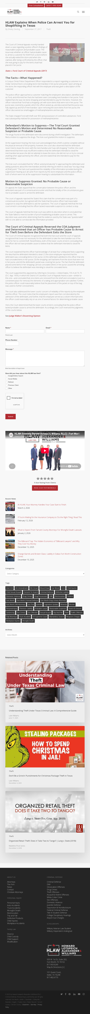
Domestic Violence (13, 596)
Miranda (64, 604)
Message (9, 349)
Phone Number (11, 340)
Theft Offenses (53, 892)
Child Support (12, 939)
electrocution (60, 596)
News (9, 887)
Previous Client (13, 385)
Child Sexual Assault (13, 592)
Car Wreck (55, 588)
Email (48, 328)
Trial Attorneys (11, 617)
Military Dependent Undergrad (59, 931)
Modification (12, 941)
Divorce (10, 934)
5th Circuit (34, 588)
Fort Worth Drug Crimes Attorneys (53, 600)
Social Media (12, 379)
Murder (72, 604)
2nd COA (9, 588)
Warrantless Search (56, 617)
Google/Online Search (15, 376)
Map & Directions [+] (55, 967)
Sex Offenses (52, 900)
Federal (70, 596)
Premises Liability (26, 608)
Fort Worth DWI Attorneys (15, 604)
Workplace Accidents (15, 923)
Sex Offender (33, 612)
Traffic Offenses (77, 612)
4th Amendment (21, 588)
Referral (10, 382)
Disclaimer (25, 1005)
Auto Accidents (13, 905)
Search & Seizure (75, 608)
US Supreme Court (40, 617)
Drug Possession (40, 596)
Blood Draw (44, 588)
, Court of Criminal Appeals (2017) (26, 71)
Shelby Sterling (14, 29)
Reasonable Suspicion (57, 608)
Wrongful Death (28, 621)
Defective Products (15, 918)
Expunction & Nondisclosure (59, 907)
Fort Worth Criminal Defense (27, 600)
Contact (10, 889)
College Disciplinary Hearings (59, 915)
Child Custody (12, 936)
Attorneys (11, 882)
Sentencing (10, 612)
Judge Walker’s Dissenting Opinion (24, 316)
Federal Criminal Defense (57, 910)
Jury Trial (31, 604)
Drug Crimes (27, 596)
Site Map (33, 1005)
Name (8, 328)
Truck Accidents (13, 908)
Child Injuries (72, 588)
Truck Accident (24, 617)
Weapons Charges (73, 617)
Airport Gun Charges (55, 918)
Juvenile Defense (54, 905)
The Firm (10, 884)
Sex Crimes (21, 612)
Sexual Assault (45, 612)
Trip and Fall (12, 915)
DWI (50, 596)
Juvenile (39, 604)
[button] (83, 12)
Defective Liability (62, 592)
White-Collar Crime (54, 897)
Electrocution (12, 913)
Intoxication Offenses (56, 887)
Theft (48, 29)
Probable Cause (41, 608)
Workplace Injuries (13, 621)
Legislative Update (51, 604)
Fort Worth (10, 600)
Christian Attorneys (15, 892)
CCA (63, 588)
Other (10, 388)
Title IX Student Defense (57, 912)
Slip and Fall (57, 612)
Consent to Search (31, 592)
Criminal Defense (46, 592)
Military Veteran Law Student (59, 928)
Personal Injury (11, 608)
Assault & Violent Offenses (58, 894)
